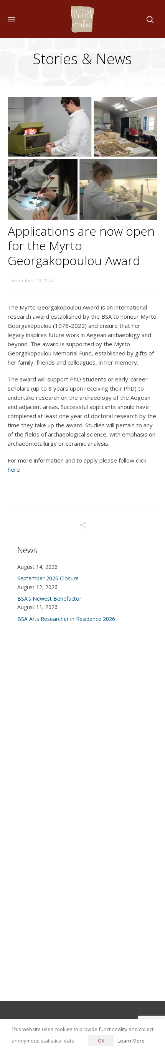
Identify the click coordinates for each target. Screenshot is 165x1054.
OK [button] (101, 1040)
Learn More (131, 1040)
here (14, 469)
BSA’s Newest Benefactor (49, 598)
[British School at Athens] (82, 19)
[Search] (148, 19)
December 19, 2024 (32, 280)
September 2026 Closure (48, 578)
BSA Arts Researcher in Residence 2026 (66, 618)
